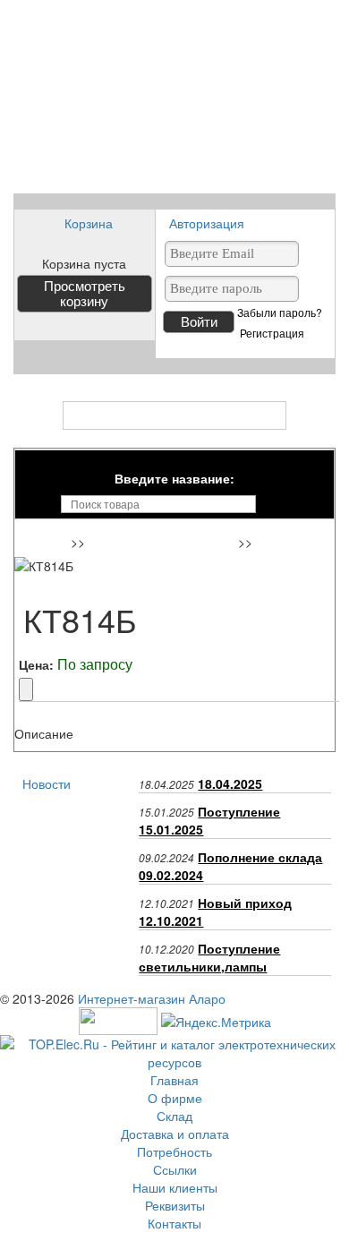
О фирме (175, 1098)
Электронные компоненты (164, 543)
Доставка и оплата (175, 1134)
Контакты (174, 1223)
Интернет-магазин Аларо (152, 998)
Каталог (175, 415)
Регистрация (272, 333)
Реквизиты (175, 1205)
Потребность (174, 1151)
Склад (174, 1116)
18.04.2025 (230, 783)
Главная (45, 543)
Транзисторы (296, 543)
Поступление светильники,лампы (209, 957)
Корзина (88, 223)
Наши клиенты (174, 1187)
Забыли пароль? (279, 312)
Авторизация (206, 223)
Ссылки (175, 1169)
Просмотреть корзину (84, 293)
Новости (46, 783)
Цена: (36, 664)
